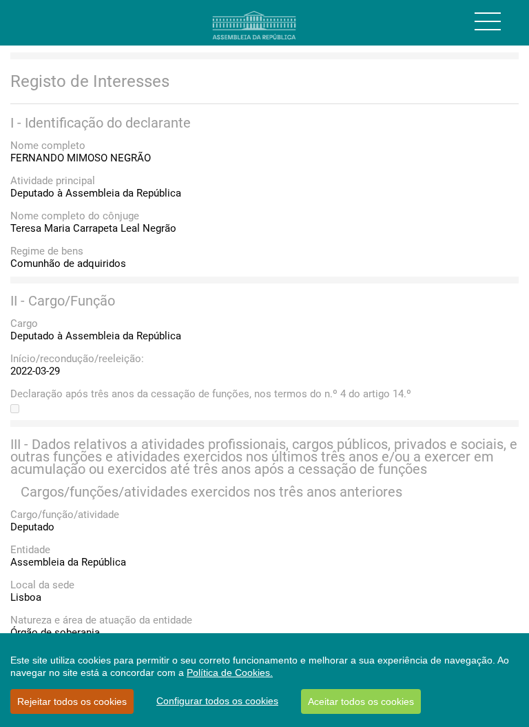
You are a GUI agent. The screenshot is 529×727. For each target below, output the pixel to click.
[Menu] (487, 21)
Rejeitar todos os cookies (72, 701)
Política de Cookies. (230, 672)
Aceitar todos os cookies (361, 701)
